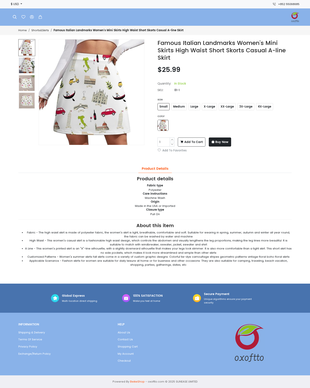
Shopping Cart (128, 346)
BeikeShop (137, 381)
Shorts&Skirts (40, 30)
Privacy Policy (27, 346)
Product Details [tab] (155, 168)
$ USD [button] (15, 4)
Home (22, 30)
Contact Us (125, 339)
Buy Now (221, 142)
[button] (40, 17)
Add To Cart (193, 142)
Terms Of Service (30, 339)
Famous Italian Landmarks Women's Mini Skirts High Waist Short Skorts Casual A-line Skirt (118, 30)
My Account (126, 354)
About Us (124, 332)
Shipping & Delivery (31, 332)
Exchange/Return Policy (34, 354)
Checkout (124, 360)
